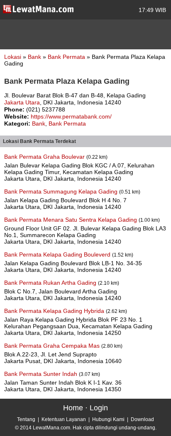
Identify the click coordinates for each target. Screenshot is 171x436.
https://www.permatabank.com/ (71, 116)
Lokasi (12, 56)
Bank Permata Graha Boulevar (45, 156)
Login (99, 408)
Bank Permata (67, 56)
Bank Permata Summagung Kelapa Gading (61, 191)
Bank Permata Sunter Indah (41, 374)
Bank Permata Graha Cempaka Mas (52, 345)
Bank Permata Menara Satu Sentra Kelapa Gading (71, 219)
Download (142, 419)
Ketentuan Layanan (64, 419)
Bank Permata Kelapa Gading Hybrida (55, 311)
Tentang (26, 419)
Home (73, 408)
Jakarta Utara (22, 102)
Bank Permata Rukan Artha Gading (51, 282)
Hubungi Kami (108, 419)
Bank (35, 56)
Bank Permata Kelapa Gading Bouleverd (58, 254)
